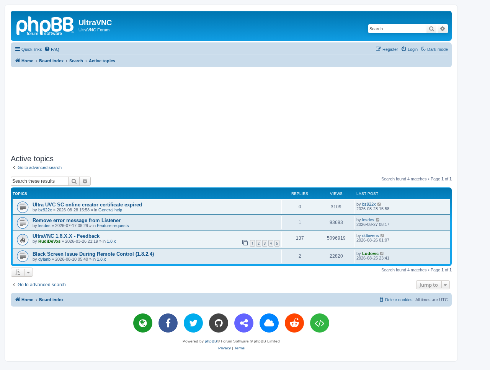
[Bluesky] (269, 323)
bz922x (45, 210)
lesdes (44, 225)
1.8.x (111, 241)
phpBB (211, 341)
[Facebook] (168, 323)
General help (110, 210)
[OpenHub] (319, 323)
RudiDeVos (49, 241)
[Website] (142, 323)
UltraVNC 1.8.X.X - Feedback (66, 236)
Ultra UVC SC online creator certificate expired (87, 205)
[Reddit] (294, 323)
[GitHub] (218, 323)
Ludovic (370, 253)
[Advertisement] (231, 109)
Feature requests (113, 225)
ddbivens (370, 235)
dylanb (44, 259)
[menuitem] (51, 49)
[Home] (45, 25)
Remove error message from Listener (77, 220)
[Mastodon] (243, 323)
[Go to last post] (379, 204)
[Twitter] (193, 323)
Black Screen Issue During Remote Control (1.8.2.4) (93, 254)
